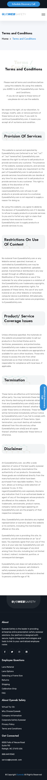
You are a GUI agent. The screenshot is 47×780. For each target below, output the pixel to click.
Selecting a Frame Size (12, 676)
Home (5, 39)
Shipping (6, 684)
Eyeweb (20, 774)
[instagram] (19, 652)
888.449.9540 (8, 754)
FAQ (3, 693)
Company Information (12, 715)
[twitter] (12, 652)
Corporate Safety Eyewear (14, 720)
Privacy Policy (8, 724)
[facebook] (5, 652)
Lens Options (8, 671)
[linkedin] (27, 652)
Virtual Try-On (8, 707)
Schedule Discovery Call (23, 4)
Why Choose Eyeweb (11, 711)
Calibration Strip (9, 689)
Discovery (43, 397)
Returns (5, 680)
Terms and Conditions (12, 729)
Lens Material (8, 667)
